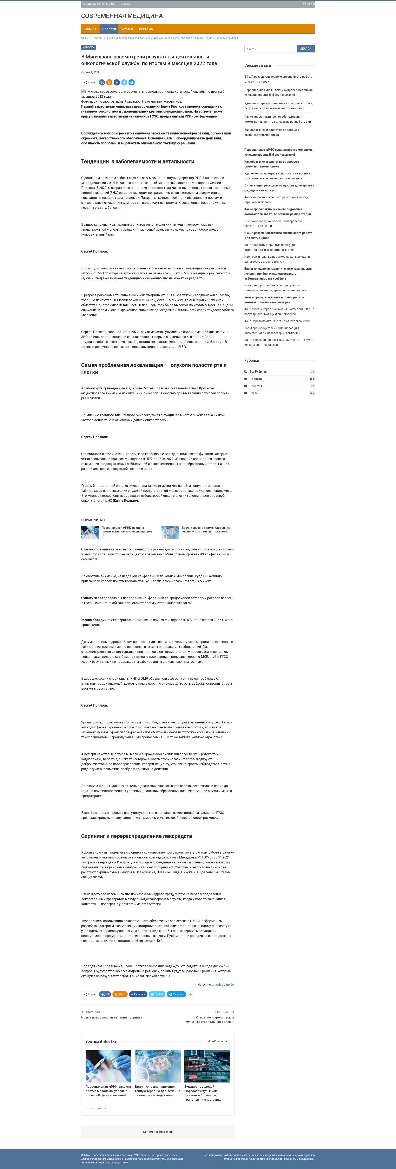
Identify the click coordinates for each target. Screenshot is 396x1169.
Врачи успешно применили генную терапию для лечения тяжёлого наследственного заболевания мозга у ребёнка (278, 273)
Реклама (125, 4)
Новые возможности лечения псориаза (111, 1017)
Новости (109, 29)
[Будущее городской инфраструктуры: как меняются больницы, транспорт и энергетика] (207, 1066)
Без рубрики (258, 371)
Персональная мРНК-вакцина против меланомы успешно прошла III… (127, 531)
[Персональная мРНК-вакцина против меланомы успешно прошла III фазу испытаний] (90, 532)
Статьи (127, 29)
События (256, 386)
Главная (90, 29)
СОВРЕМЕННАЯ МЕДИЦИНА (122, 15)
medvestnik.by (224, 984)
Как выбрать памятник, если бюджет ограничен (277, 321)
